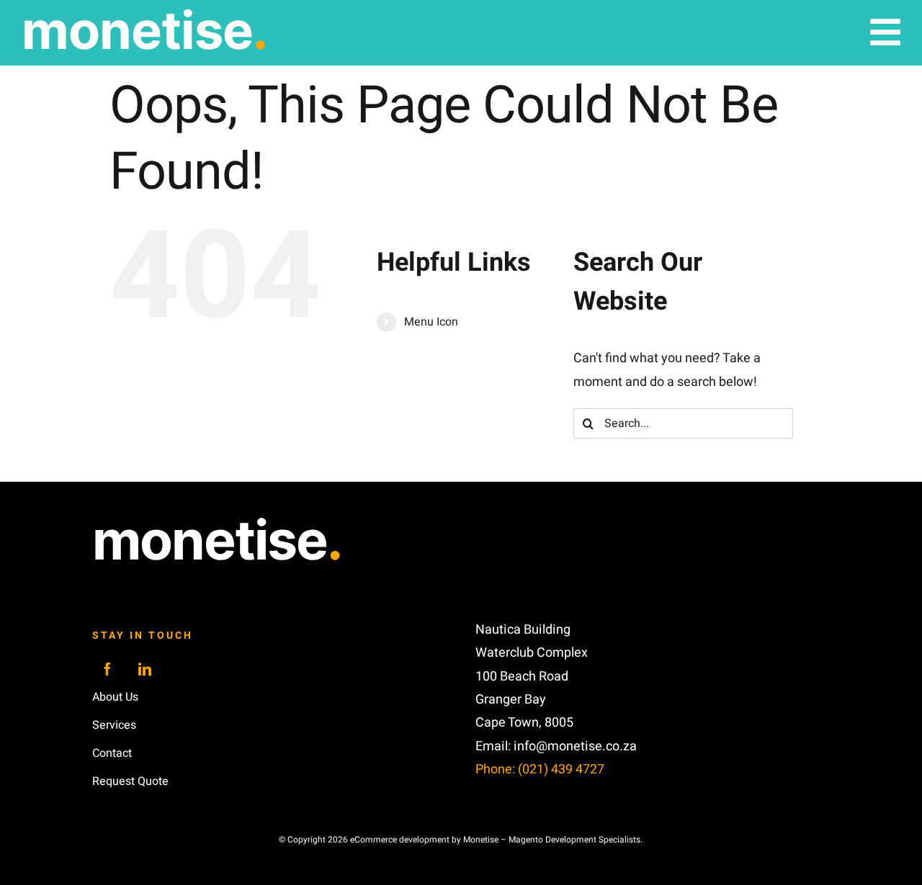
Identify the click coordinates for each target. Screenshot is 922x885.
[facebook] (107, 669)
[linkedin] (145, 669)
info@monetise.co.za (575, 746)
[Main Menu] (885, 32)
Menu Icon (431, 322)
